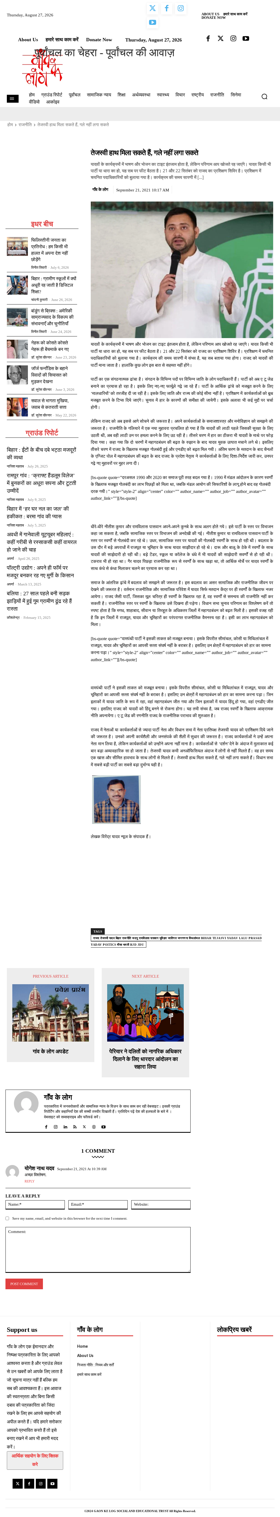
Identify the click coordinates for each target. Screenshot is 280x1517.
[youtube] (103, 1126)
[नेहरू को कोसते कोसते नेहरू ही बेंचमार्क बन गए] (17, 349)
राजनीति (25, 124)
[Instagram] (41, 1484)
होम (10, 124)
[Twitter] (242, 188)
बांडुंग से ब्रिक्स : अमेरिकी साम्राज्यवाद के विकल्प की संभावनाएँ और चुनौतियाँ (52, 317)
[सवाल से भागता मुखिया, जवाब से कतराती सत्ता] (17, 407)
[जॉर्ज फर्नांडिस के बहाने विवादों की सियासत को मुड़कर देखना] (17, 374)
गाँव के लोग (100, 189)
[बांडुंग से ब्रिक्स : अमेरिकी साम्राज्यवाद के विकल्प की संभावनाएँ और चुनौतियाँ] (17, 317)
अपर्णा (10, 559)
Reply (30, 1181)
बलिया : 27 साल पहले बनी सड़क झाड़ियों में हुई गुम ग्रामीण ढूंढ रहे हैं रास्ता (39, 601)
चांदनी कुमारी (39, 300)
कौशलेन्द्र (13, 618)
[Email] (267, 188)
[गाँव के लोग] (26, 1111)
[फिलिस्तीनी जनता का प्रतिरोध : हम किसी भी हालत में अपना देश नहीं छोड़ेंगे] (17, 246)
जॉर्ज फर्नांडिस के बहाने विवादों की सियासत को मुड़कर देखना (49, 375)
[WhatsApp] (255, 188)
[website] (94, 1126)
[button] (267, 96)
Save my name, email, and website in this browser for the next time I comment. (69, 1218)
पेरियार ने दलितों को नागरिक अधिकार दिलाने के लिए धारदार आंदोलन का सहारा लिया (145, 1059)
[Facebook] (229, 188)
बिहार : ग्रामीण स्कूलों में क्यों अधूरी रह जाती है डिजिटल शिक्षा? (53, 285)
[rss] (75, 1126)
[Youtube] (52, 1484)
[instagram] (56, 1126)
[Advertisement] (42, 184)
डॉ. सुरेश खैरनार (41, 357)
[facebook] (46, 1126)
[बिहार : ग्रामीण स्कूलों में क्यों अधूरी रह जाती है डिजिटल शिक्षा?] (17, 285)
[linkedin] (65, 1126)
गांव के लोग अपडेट (50, 1051)
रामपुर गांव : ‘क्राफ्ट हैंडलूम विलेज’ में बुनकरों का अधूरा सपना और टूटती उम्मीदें (41, 483)
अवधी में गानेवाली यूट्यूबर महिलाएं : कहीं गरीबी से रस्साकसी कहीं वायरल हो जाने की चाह (42, 542)
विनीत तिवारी (39, 267)
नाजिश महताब (15, 466)
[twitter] (84, 1126)
